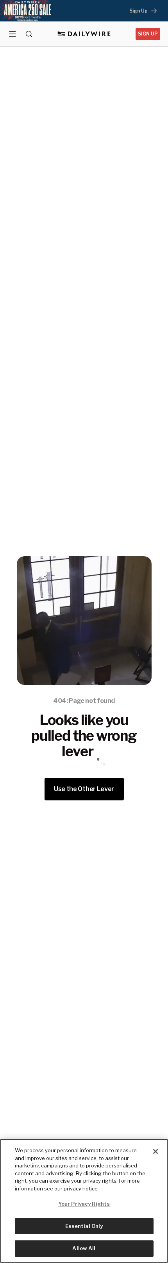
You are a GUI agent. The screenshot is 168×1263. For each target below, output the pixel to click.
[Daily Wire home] (84, 34)
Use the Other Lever (84, 789)
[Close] (155, 1151)
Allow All (83, 1248)
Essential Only (84, 1226)
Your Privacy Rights (84, 1204)
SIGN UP (148, 34)
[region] (84, 1201)
